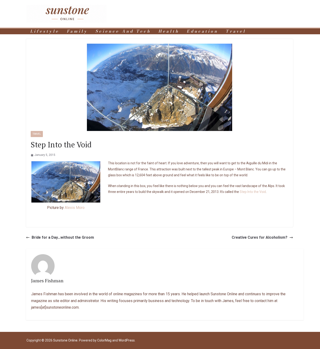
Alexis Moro (75, 207)
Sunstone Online (65, 340)
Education (202, 31)
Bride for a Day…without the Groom (63, 237)
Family (77, 31)
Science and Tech (123, 31)
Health (168, 31)
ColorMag (104, 340)
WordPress (127, 340)
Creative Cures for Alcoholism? (259, 237)
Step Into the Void (253, 192)
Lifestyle (44, 31)
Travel (236, 31)
